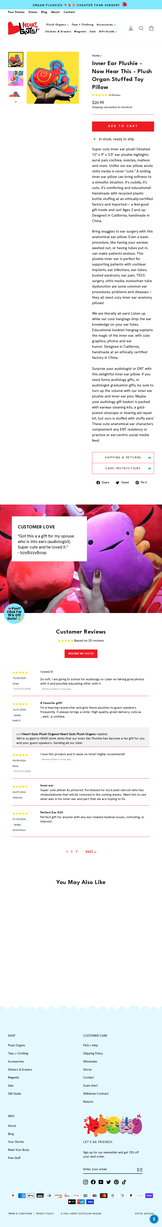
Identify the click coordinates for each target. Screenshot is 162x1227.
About (55, 12)
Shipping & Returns (123, 457)
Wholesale (90, 1061)
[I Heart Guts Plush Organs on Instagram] (85, 1182)
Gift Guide (106, 31)
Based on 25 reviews (89, 640)
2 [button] (72, 851)
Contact (69, 12)
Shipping (97, 107)
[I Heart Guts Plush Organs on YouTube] (101, 1182)
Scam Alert (90, 1086)
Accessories (105, 24)
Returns (88, 1102)
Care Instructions (123, 468)
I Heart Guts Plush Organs (85, 1213)
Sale (92, 31)
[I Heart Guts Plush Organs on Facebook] (93, 1182)
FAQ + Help (90, 1045)
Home (96, 56)
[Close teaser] (26, 602)
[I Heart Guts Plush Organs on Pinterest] (116, 1182)
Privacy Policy (45, 1213)
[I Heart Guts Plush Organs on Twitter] (108, 1182)
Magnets (80, 31)
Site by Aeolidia (144, 1213)
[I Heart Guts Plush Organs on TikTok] (124, 1182)
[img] (20, 672)
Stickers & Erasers (58, 31)
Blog (44, 12)
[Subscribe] (139, 1169)
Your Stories (16, 12)
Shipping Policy (93, 1053)
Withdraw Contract (95, 1094)
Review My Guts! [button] (81, 653)
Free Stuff (14, 1158)
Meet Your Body (18, 1150)
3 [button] (76, 851)
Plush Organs (56, 24)
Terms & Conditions (20, 1213)
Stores (32, 12)
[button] (100, 95)
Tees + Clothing (83, 24)
